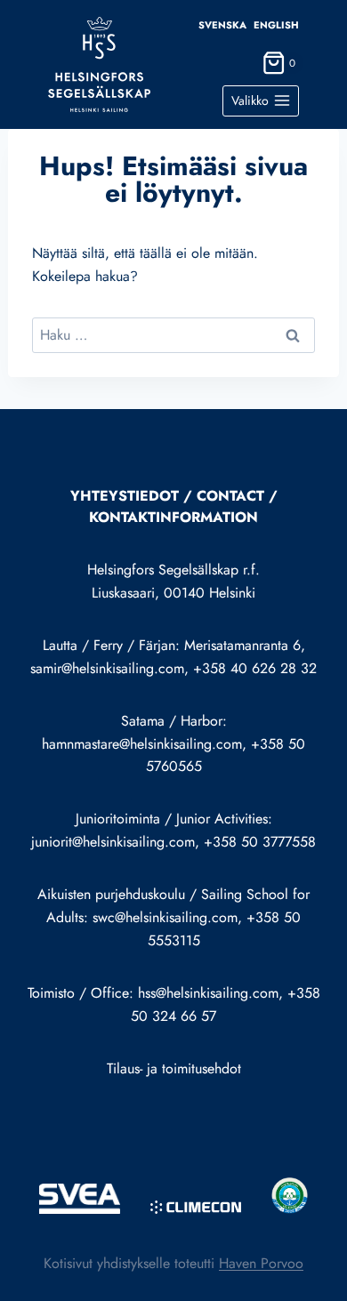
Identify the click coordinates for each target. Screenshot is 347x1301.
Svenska (222, 25)
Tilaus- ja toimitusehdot (174, 1068)
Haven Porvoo (261, 1263)
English (276, 25)
